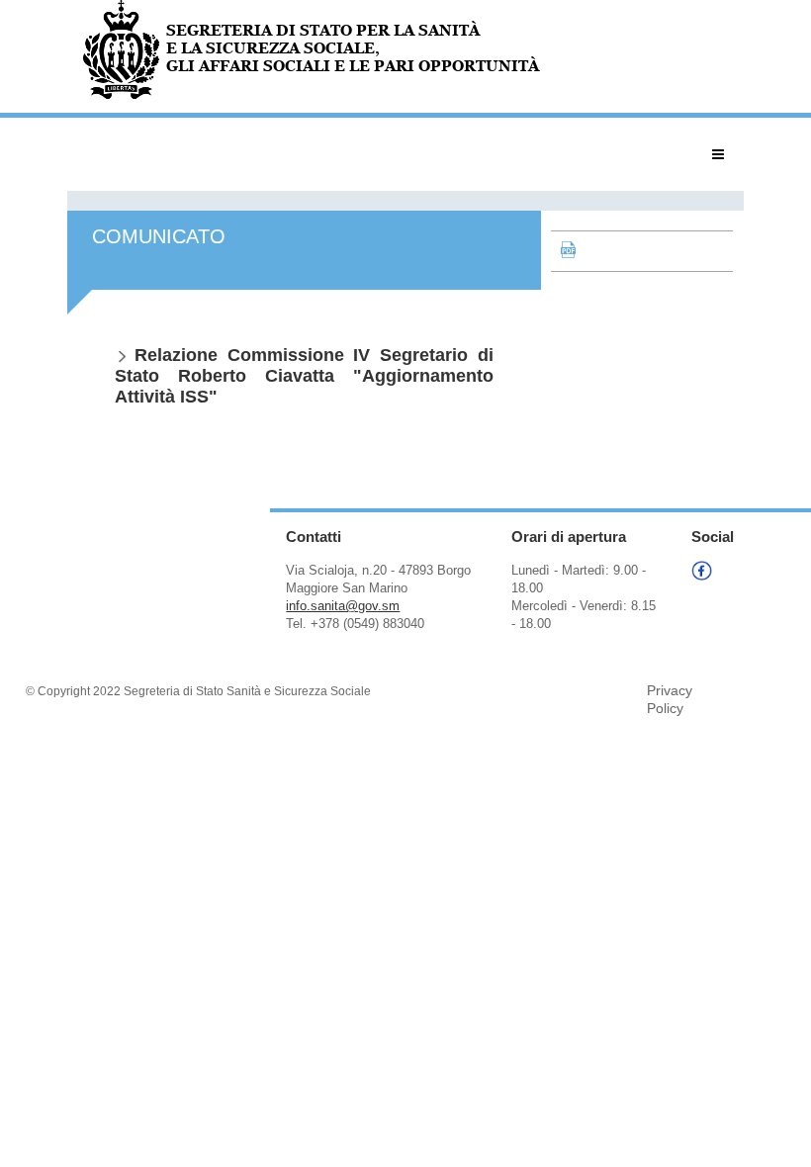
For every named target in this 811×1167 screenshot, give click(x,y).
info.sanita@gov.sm (343, 605)
